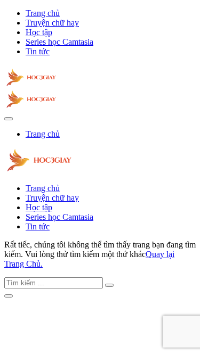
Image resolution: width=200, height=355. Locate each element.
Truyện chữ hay (52, 22)
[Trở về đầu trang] (8, 296)
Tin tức (38, 51)
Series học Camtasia (59, 41)
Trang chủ (43, 13)
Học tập (39, 32)
